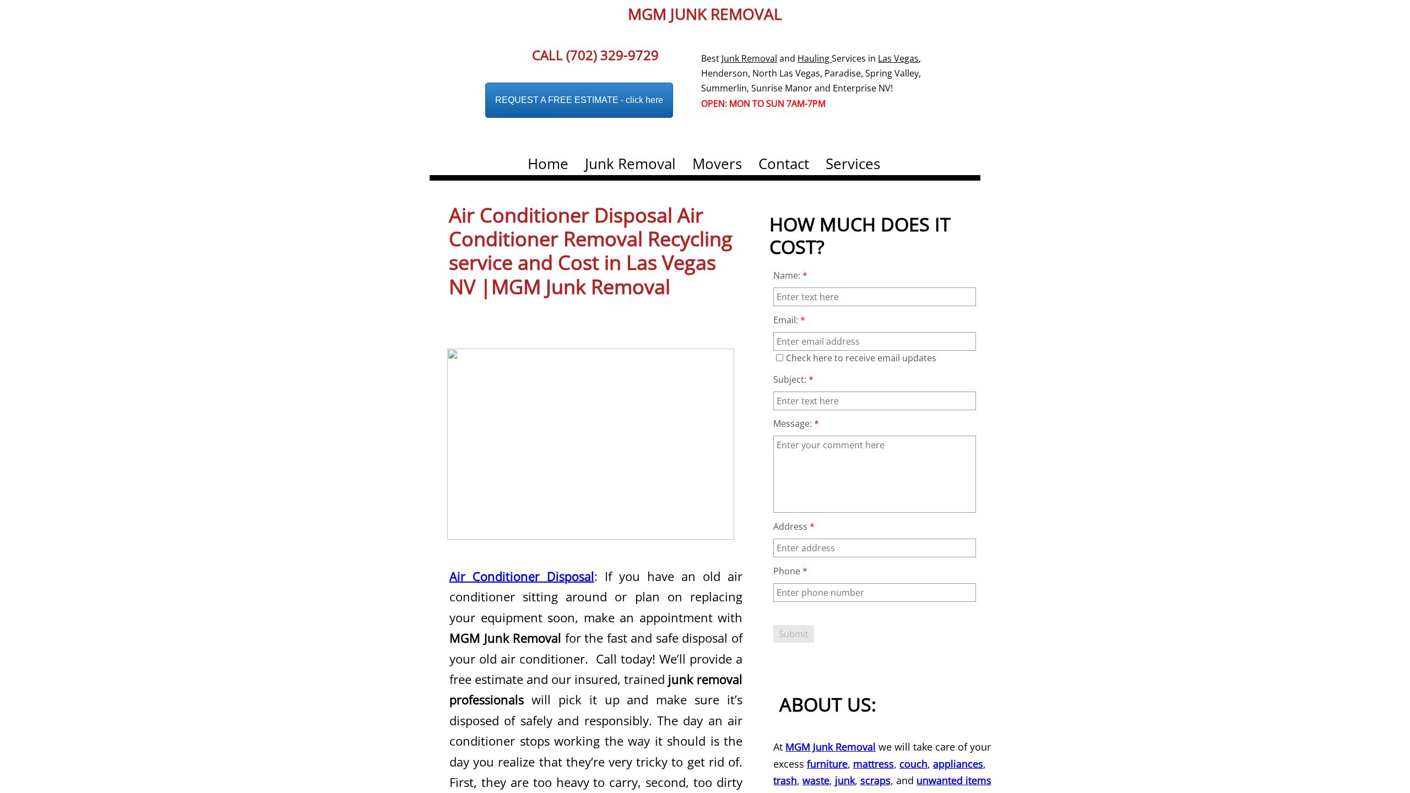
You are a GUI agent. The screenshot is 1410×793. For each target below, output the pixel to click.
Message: (796, 423)
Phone (790, 571)
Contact (783, 163)
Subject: (793, 379)
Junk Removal (630, 163)
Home (548, 163)
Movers (717, 163)
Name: (790, 275)
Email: (789, 320)
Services (853, 163)
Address (794, 526)
